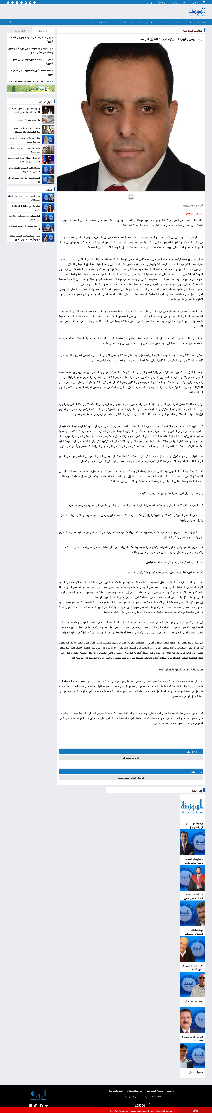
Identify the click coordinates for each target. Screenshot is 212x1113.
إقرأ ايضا (197, 790)
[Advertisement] (86, 11)
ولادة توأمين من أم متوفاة (29, 120)
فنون (49, 189)
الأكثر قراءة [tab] (20, 30)
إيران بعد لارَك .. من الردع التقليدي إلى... (194, 825)
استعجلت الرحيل (196, 1072)
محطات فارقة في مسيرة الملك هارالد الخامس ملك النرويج (24, 169)
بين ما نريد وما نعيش (194, 1001)
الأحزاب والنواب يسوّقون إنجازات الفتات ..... (192, 1038)
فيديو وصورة (121, 22)
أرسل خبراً (162, 2)
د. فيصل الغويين (194, 212)
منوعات (137, 22)
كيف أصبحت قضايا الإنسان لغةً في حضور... (192, 896)
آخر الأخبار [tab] (43, 30)
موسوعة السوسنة (100, 22)
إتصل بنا (173, 2)
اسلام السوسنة (116, 1090)
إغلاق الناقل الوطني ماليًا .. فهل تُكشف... (192, 967)
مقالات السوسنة (192, 30)
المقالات (185, 2)
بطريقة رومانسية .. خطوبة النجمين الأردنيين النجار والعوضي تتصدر (25, 109)
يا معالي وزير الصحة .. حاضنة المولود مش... (194, 860)
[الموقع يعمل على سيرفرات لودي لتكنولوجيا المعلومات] (140, 1105)
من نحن (150, 2)
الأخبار (195, 2)
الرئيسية (201, 22)
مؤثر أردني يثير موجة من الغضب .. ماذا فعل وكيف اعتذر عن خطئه (25, 129)
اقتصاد (177, 22)
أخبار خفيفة (45, 101)
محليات (190, 22)
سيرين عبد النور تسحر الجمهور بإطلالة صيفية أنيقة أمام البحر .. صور (24, 237)
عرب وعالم (164, 22)
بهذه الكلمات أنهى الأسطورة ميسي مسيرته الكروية (141, 1110)
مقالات (151, 22)
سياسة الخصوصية (154, 1090)
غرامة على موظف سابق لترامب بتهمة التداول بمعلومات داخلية (24, 159)
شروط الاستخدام (134, 1090)
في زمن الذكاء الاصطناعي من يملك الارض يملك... (194, 933)
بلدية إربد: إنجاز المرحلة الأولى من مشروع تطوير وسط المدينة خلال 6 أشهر (30, 50)
